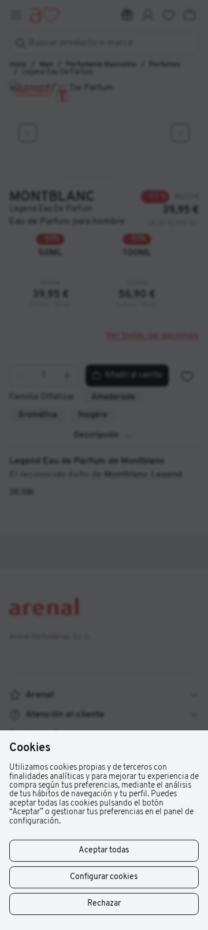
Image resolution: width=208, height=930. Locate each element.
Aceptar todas (104, 850)
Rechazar (104, 903)
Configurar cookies (104, 877)
